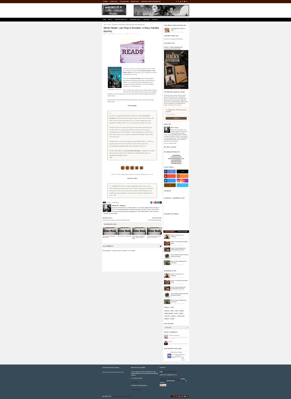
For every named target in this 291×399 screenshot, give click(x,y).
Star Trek (167, 310)
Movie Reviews (182, 231)
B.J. (173, 354)
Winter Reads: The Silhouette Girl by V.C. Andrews (154, 237)
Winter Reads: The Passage (124, 236)
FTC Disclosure (124, 1)
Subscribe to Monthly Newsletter (150, 1)
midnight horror (169, 313)
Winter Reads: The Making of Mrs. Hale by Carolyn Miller (138, 237)
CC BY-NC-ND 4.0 (180, 380)
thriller (167, 318)
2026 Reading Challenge (176, 352)
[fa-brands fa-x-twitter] (172, 396)
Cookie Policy (114, 1)
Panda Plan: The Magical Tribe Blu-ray (173, 39)
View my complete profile (170, 143)
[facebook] (176, 1)
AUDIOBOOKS (176, 155)
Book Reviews (169, 231)
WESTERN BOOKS (176, 163)
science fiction (180, 316)
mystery (109, 24)
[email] (185, 1)
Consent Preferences (136, 389)
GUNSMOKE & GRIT (135, 19)
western (172, 318)
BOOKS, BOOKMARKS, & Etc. (176, 158)
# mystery (109, 202)
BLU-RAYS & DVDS (176, 156)
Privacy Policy (135, 1)
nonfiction (167, 316)
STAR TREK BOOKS (176, 161)
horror (182, 310)
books (172, 310)
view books (183, 359)
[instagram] (178, 1)
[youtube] (180, 1)
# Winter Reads (115, 202)
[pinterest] (182, 1)
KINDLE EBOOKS (176, 160)
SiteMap (105, 1)
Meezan (170, 341)
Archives (146, 19)
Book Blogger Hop (121, 19)
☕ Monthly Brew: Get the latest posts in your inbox (176, 110)
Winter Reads (115, 24)
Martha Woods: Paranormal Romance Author (113, 372)
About (110, 19)
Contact (155, 19)
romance (173, 316)
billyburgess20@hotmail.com (170, 371)
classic (176, 310)
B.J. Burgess (175, 127)
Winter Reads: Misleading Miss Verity (109, 237)
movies (176, 313)
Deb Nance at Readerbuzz (174, 335)
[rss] (187, 1)
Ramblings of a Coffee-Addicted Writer (170, 379)
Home (104, 19)
